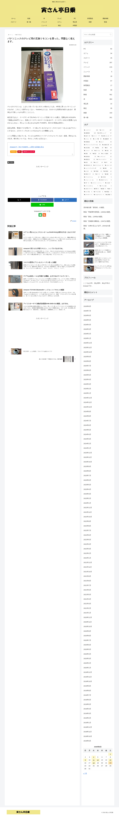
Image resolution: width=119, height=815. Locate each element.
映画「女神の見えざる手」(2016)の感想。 (97, 227)
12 (98, 760)
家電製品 (11, 162)
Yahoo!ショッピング (28, 151)
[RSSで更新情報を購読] (44, 215)
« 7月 (85, 773)
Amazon (13, 151)
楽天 (19, 151)
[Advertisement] (42, 180)
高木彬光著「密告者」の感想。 (94, 207)
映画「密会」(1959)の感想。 (94, 217)
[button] (110, 35)
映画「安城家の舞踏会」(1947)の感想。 (98, 221)
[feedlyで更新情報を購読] (40, 215)
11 (94, 760)
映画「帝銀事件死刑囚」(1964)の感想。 (98, 212)
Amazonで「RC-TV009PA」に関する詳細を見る (27, 147)
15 (110, 760)
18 (94, 763)
